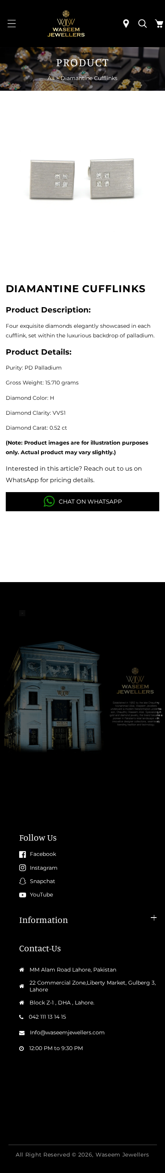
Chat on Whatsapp (90, 501)
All (51, 78)
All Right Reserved (43, 1154)
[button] (11, 23)
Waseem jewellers (122, 1154)
